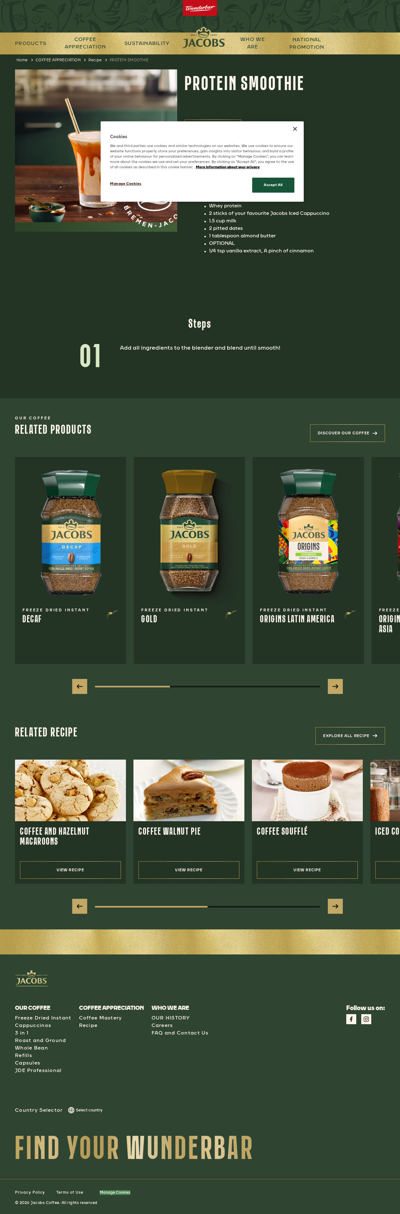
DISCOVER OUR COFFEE (351, 435)
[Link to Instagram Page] (366, 1019)
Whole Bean (31, 1048)
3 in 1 (22, 1033)
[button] (85, 43)
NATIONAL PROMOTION (306, 43)
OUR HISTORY (171, 1018)
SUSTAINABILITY (147, 43)
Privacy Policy (30, 1192)
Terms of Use (69, 1192)
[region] (202, 161)
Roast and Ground (40, 1040)
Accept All (273, 185)
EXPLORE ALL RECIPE (354, 738)
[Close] (295, 129)
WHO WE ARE (252, 43)
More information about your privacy (228, 167)
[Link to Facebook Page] (351, 1019)
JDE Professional (38, 1070)
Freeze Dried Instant (43, 1018)
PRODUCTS (30, 43)
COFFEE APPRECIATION (85, 43)
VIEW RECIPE (70, 870)
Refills (23, 1055)
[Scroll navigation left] (79, 686)
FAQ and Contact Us (180, 1033)
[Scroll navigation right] (335, 686)
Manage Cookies (115, 1192)
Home (22, 60)
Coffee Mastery (100, 1018)
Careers (162, 1025)
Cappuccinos (33, 1025)
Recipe (95, 60)
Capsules (27, 1063)
